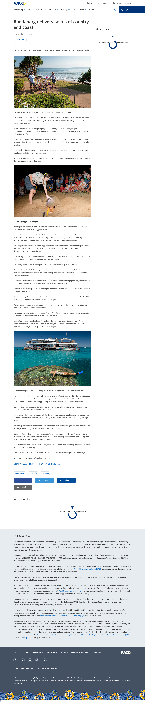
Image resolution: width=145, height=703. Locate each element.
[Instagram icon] (37, 660)
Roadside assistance (36, 10)
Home (82, 10)
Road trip (33, 473)
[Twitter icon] (23, 660)
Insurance (52, 10)
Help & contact (116, 3)
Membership (18, 10)
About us (89, 3)
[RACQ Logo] (126, 652)
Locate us (128, 3)
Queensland (19, 473)
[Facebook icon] (15, 660)
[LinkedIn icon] (45, 660)
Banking (64, 10)
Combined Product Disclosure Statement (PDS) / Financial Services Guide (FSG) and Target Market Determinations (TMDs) (83, 635)
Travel (91, 10)
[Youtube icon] (30, 660)
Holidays (45, 473)
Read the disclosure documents (71, 591)
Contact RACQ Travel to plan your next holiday (37, 463)
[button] (132, 9)
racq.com (26, 638)
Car (73, 10)
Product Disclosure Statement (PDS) (87, 569)
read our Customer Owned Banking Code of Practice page (62, 616)
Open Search (115, 9)
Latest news (102, 3)
